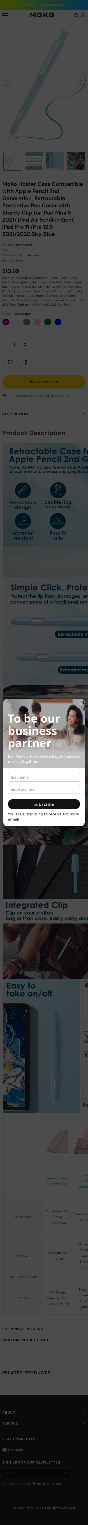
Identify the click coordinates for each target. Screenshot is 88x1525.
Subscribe (44, 804)
